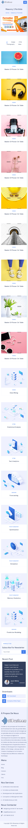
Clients (3, 774)
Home (7, 13)
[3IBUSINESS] (14, 720)
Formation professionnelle (10, 790)
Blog (2, 768)
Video (19, 44)
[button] (19, 682)
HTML (20, 42)
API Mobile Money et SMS (10, 800)
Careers (3, 771)
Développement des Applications (12, 793)
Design (13, 42)
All (7, 42)
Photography (10, 44)
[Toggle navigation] (25, 2)
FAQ (2, 778)
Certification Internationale (11, 787)
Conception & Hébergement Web (12, 797)
